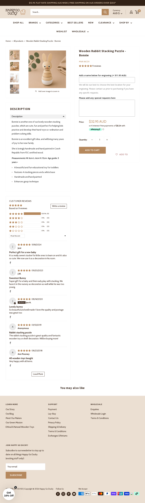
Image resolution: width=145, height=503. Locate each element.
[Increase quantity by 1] (107, 140)
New (90, 22)
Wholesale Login (98, 413)
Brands (33, 22)
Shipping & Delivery (57, 427)
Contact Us (53, 418)
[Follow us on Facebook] (58, 494)
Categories (52, 22)
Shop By (124, 22)
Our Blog (10, 413)
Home (8, 41)
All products (18, 41)
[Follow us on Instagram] (63, 494)
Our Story (10, 409)
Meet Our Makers (14, 418)
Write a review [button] (58, 206)
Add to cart (92, 150)
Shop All (18, 22)
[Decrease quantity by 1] (92, 140)
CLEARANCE (104, 22)
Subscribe (16, 475)
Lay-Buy (52, 413)
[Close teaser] (15, 487)
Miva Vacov (84, 61)
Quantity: (83, 139)
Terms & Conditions (57, 431)
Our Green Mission (14, 422)
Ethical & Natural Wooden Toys (20, 427)
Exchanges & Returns (57, 435)
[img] (24, 244)
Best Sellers (75, 22)
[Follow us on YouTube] (74, 494)
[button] (85, 66)
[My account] (131, 12)
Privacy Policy (54, 422)
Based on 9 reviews (18, 208)
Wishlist (61, 31)
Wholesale (79, 31)
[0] (137, 12)
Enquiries (95, 409)
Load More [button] (38, 374)
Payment (52, 409)
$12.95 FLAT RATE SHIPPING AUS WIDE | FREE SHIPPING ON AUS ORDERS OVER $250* (72, 3)
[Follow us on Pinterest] (69, 494)
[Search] (105, 12)
